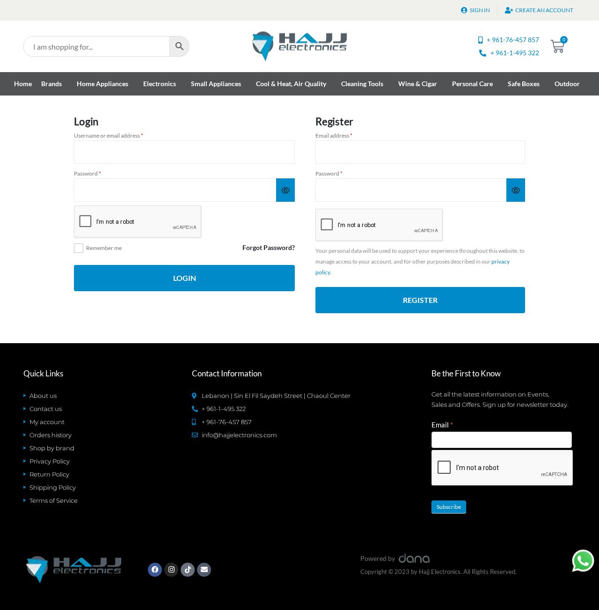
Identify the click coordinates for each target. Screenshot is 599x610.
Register (420, 299)
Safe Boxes (524, 84)
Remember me (104, 247)
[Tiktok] (188, 570)
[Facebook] (155, 570)
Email (442, 424)
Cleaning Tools (362, 84)
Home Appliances (102, 84)
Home (23, 84)
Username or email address (120, 136)
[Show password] (285, 190)
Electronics (159, 84)
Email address (345, 136)
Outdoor (567, 84)
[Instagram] (171, 570)
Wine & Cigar (417, 84)
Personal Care (472, 84)
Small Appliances (216, 84)
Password (99, 173)
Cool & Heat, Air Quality (291, 84)
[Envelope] (204, 570)
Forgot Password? (268, 247)
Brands (51, 84)
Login (184, 277)
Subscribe (449, 506)
